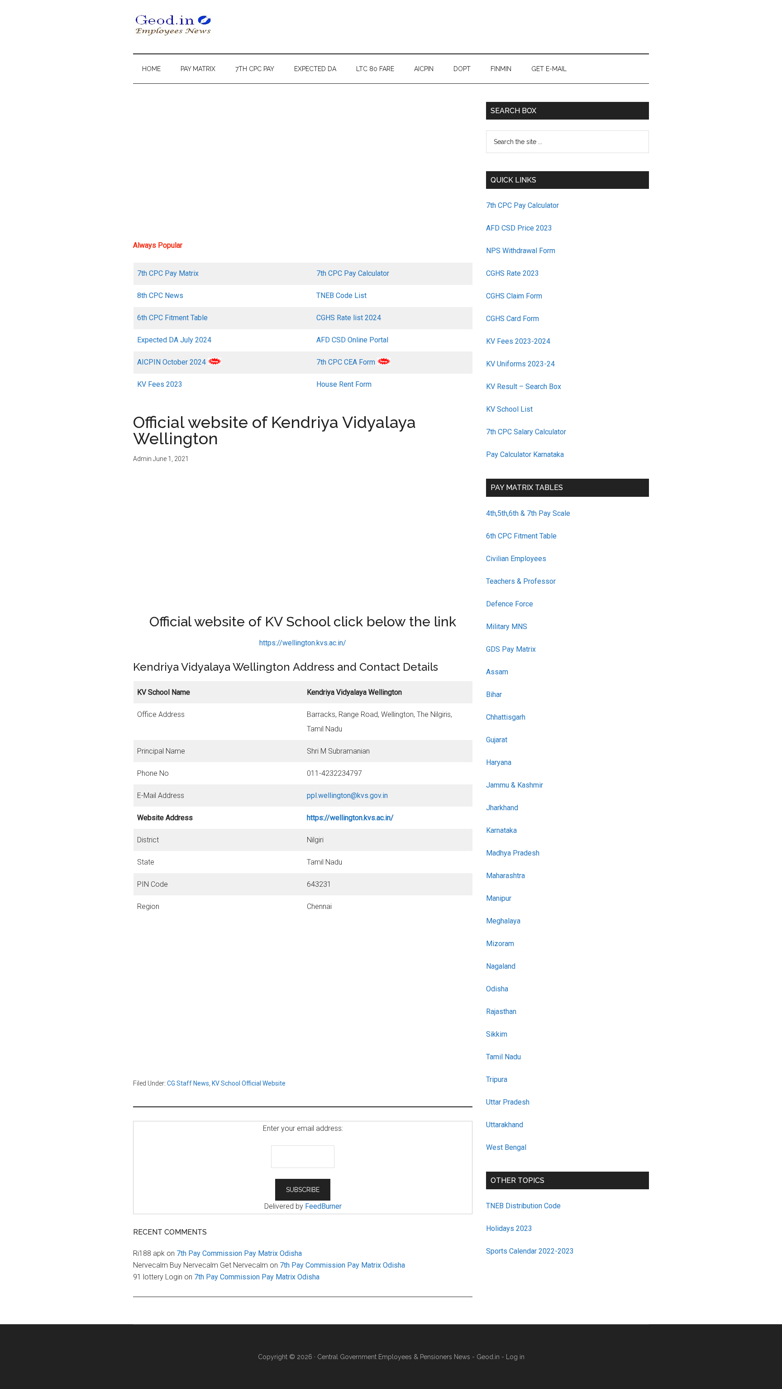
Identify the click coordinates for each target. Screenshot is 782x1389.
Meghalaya (503, 921)
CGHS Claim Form (514, 296)
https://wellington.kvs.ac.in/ (302, 643)
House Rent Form (344, 384)
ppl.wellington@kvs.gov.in (347, 795)
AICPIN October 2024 (171, 362)
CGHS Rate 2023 (512, 273)
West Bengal (506, 1147)
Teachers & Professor (521, 581)
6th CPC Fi (154, 317)
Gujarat (496, 739)
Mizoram (500, 943)
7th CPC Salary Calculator (526, 432)
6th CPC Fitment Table (521, 536)
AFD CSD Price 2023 (519, 228)
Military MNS (506, 626)
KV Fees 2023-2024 (518, 341)
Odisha (497, 989)
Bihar (494, 694)
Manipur (498, 898)
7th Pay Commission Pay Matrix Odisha (239, 1253)
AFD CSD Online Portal (352, 340)
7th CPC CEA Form (345, 362)
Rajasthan (501, 1011)
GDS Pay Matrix (511, 649)
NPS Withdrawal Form (520, 250)
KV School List (509, 409)
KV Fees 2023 (159, 384)
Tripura (496, 1079)
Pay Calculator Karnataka (525, 454)
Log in (515, 1356)
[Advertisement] (302, 165)
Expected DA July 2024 (174, 340)
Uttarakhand (504, 1124)
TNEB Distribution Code (523, 1206)
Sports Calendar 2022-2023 (530, 1251)
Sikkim (496, 1034)
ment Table (190, 317)
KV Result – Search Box (523, 386)
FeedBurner (323, 1206)
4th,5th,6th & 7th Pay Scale (528, 513)
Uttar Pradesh (507, 1102)
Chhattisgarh (505, 717)
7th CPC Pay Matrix (168, 273)
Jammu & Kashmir (514, 785)
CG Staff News (188, 1083)
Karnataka (501, 830)
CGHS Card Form (512, 318)
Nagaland (500, 966)
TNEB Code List (341, 295)
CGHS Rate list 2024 (348, 317)
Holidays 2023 (510, 1228)
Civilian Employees (516, 558)
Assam (497, 672)
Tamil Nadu (503, 1057)
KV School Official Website (249, 1083)
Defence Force (509, 604)
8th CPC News (160, 295)
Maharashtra (505, 875)
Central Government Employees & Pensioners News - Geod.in (408, 1356)
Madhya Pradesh (512, 853)
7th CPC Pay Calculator (352, 273)
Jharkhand (502, 807)
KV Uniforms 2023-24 (520, 364)
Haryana (498, 762)
